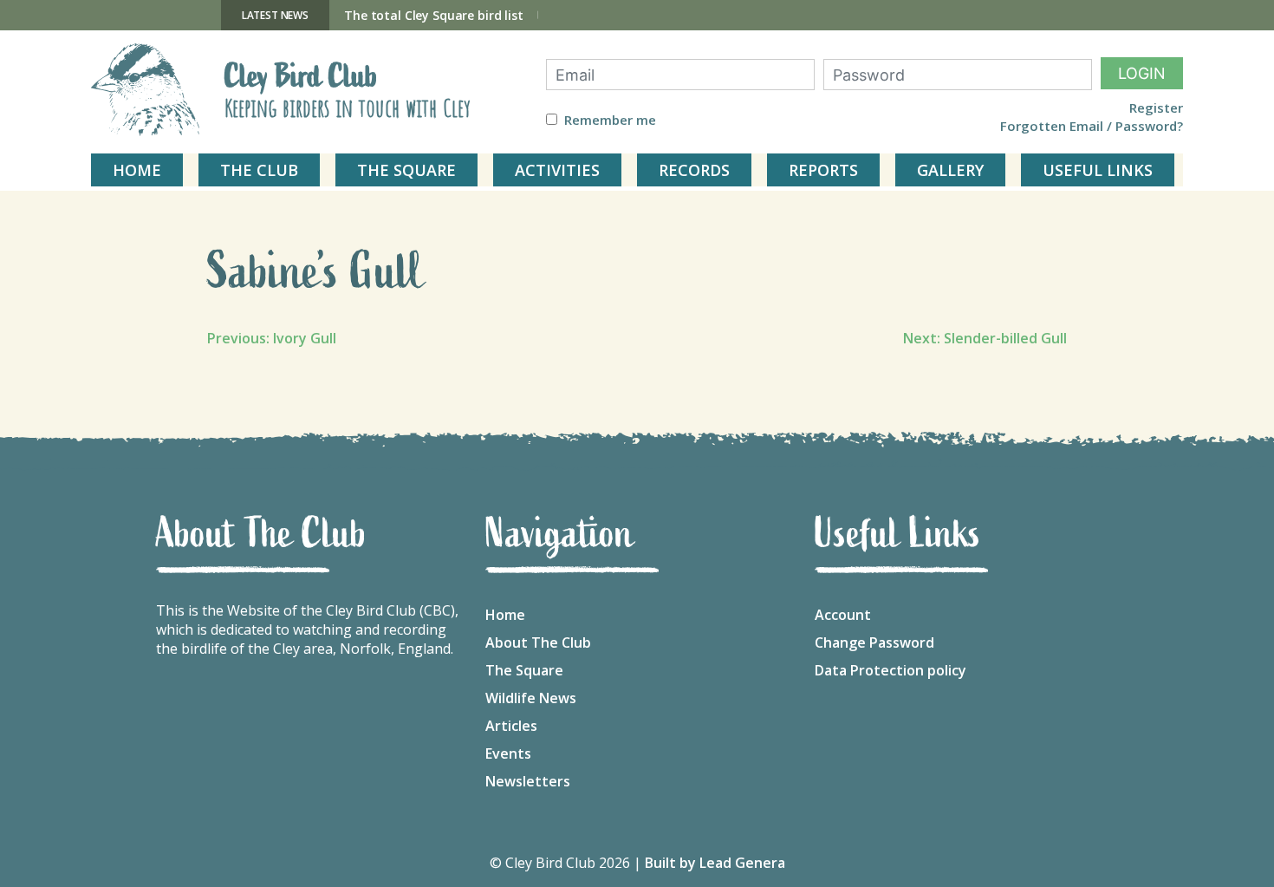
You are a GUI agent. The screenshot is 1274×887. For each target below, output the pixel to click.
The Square (524, 670)
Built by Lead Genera (715, 862)
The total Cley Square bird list (433, 15)
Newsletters (527, 781)
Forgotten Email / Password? (1091, 126)
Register (1156, 107)
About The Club (538, 642)
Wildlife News (530, 698)
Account (843, 615)
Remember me (610, 120)
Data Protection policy (890, 670)
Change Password (874, 642)
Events (508, 753)
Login (1142, 73)
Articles (511, 726)
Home (505, 615)
